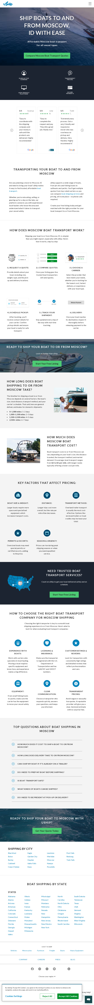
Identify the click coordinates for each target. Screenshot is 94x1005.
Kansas (27, 907)
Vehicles (14, 951)
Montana (45, 903)
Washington (79, 917)
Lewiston (50, 853)
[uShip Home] (8, 3)
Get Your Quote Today (47, 831)
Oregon (61, 914)
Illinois (27, 896)
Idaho (10, 934)
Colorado (12, 914)
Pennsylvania (63, 917)
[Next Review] (82, 130)
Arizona (11, 903)
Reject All (47, 996)
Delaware (12, 920)
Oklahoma (62, 910)
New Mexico (46, 924)
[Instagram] (40, 969)
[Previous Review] (12, 130)
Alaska (11, 900)
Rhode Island (63, 920)
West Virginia (79, 920)
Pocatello (51, 867)
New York (45, 927)
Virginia (77, 914)
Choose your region (46, 976)
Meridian (50, 856)
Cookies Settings (13, 996)
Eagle (30, 853)
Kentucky (28, 910)
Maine (27, 917)
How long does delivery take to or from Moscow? (46, 755)
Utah (76, 907)
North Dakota (63, 903)
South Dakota (79, 896)
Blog (73, 959)
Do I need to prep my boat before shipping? (41, 772)
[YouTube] (54, 969)
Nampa (50, 863)
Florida (11, 924)
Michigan (28, 927)
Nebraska (45, 907)
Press (57, 959)
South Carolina (63, 924)
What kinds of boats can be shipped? (38, 789)
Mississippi (45, 896)
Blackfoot (12, 853)
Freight (52, 951)
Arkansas (11, 907)
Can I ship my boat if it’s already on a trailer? (42, 764)
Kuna (30, 867)
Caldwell (11, 863)
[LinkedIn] (69, 969)
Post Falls (70, 853)
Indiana (27, 900)
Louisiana (28, 914)
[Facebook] (32, 969)
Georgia (11, 927)
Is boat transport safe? (31, 780)
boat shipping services (70, 194)
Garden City (32, 856)
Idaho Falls (32, 863)
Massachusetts (30, 924)
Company (23, 959)
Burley (10, 860)
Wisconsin (78, 924)
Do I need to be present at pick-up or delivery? (43, 797)
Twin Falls (70, 860)
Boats (62, 951)
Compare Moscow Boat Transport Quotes (47, 55)
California (12, 910)
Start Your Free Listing (47, 363)
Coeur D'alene (13, 867)
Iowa (26, 903)
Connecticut (13, 917)
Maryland (28, 920)
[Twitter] (47, 969)
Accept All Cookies (68, 996)
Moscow (50, 860)
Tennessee (78, 900)
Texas (76, 903)
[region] (42, 992)
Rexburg (69, 856)
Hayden (31, 860)
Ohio (60, 907)
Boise (10, 856)
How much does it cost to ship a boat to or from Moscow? (45, 745)
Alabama (11, 896)
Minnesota (28, 931)
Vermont (77, 910)
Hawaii (11, 931)
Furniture (40, 951)
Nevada (44, 910)
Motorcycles (27, 951)
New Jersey (46, 920)
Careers (41, 959)
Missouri (44, 900)
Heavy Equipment (76, 951)
